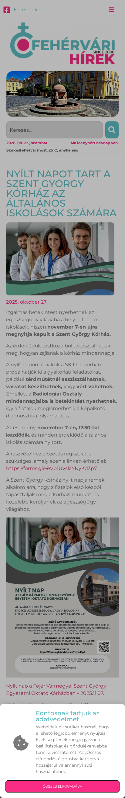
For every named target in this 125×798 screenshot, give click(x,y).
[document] (62, 399)
